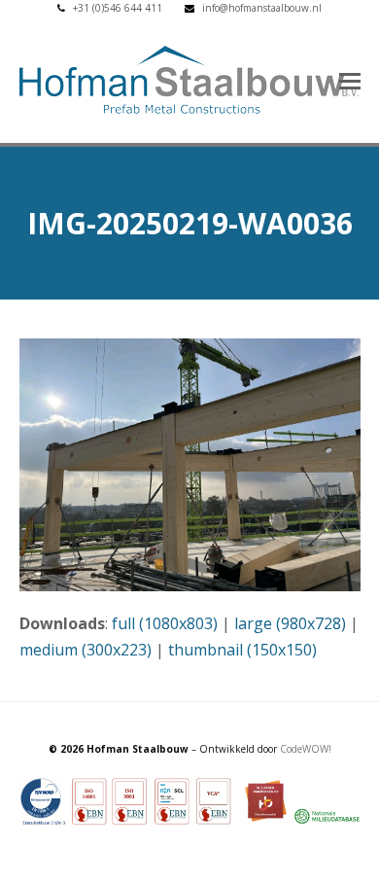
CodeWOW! (305, 749)
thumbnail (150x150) (242, 649)
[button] (350, 79)
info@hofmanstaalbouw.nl (262, 8)
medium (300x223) (85, 649)
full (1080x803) (165, 623)
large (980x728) (290, 623)
